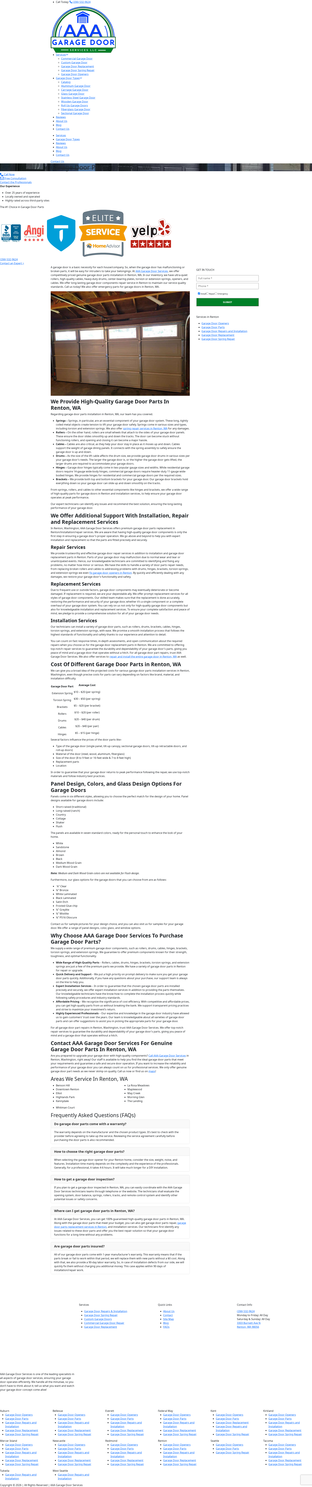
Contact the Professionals (16, 182)
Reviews (61, 117)
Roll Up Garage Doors (74, 105)
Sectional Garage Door (75, 113)
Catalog (66, 82)
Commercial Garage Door (77, 58)
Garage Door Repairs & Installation (105, 1311)
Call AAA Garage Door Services (167, 1055)
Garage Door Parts (213, 327)
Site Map (168, 1319)
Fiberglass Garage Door (75, 109)
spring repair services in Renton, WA (145, 428)
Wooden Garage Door (74, 101)
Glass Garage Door (72, 94)
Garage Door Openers (75, 74)
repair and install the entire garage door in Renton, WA (143, 656)
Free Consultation (15, 178)
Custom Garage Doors (98, 1319)
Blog (58, 125)
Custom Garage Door (74, 62)
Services (61, 54)
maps (152, 1071)
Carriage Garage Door (74, 90)
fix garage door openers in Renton (110, 573)
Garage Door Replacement (77, 66)
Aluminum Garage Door (76, 86)
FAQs (166, 1327)
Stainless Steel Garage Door (78, 97)
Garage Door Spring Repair (78, 70)
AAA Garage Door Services (152, 271)
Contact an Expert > (12, 263)
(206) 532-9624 (81, 2)
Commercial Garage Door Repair (104, 1323)
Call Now (9, 174)
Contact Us (62, 129)
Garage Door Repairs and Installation (224, 331)
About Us (61, 121)
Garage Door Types (68, 78)
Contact (168, 1315)
